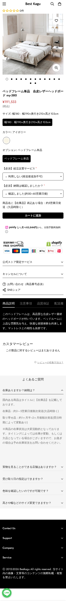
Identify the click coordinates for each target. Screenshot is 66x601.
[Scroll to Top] (60, 583)
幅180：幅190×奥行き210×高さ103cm (27, 122)
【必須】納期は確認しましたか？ (23, 186)
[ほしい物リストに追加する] (56, 20)
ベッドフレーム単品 (16, 158)
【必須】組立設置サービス (19, 168)
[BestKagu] (33, 3)
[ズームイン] (56, 68)
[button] (59, 4)
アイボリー (6, 140)
